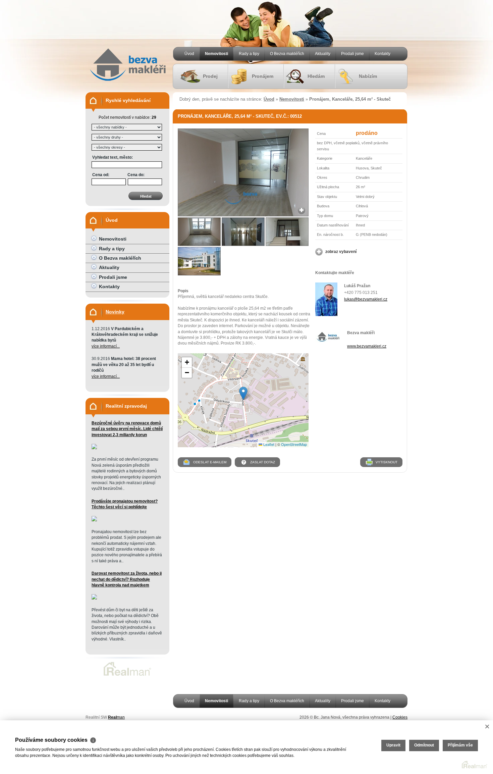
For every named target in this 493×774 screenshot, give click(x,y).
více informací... (106, 346)
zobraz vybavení (341, 251)
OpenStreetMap (294, 444)
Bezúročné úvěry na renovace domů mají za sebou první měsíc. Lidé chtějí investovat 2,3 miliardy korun (127, 429)
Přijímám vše (460, 745)
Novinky (115, 311)
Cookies (399, 717)
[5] (199, 261)
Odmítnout (424, 745)
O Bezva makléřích (287, 53)
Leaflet (268, 444)
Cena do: (136, 174)
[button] (243, 393)
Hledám (316, 76)
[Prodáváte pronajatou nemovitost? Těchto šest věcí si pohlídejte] (94, 520)
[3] (243, 231)
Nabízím (368, 76)
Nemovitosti (216, 53)
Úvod (189, 53)
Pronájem (262, 76)
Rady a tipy (249, 53)
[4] (287, 231)
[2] (199, 231)
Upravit (393, 745)
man (116, 717)
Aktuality (322, 53)
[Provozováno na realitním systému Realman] (127, 675)
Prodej (210, 76)
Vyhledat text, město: (112, 157)
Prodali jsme (352, 53)
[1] (243, 215)
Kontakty (382, 53)
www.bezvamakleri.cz (366, 346)
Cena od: (100, 174)
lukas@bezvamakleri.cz (365, 299)
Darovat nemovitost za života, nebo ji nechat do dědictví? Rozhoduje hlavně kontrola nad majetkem (127, 579)
